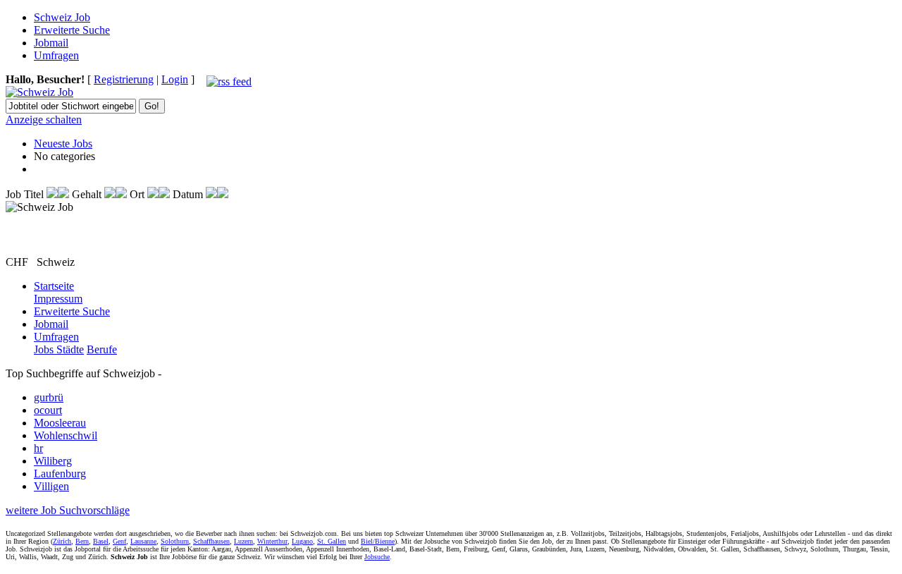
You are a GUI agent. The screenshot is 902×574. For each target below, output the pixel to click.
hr (38, 448)
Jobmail (51, 43)
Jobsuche (377, 557)
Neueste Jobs (63, 143)
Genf (119, 541)
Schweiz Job (62, 17)
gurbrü (48, 397)
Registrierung (124, 79)
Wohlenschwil (65, 435)
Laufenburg (60, 474)
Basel (101, 541)
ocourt (48, 410)
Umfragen (56, 55)
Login (174, 79)
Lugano (302, 541)
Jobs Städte (59, 349)
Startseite (54, 286)
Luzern (243, 541)
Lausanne (143, 541)
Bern (82, 541)
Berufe (102, 349)
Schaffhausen (211, 541)
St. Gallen (331, 541)
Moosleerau (60, 423)
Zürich (62, 541)
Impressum (58, 299)
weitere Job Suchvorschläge (68, 510)
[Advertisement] (88, 235)
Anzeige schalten (44, 120)
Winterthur (272, 541)
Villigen (51, 486)
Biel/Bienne (378, 541)
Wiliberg (53, 461)
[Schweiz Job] (39, 92)
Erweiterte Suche (72, 30)
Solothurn (175, 541)
